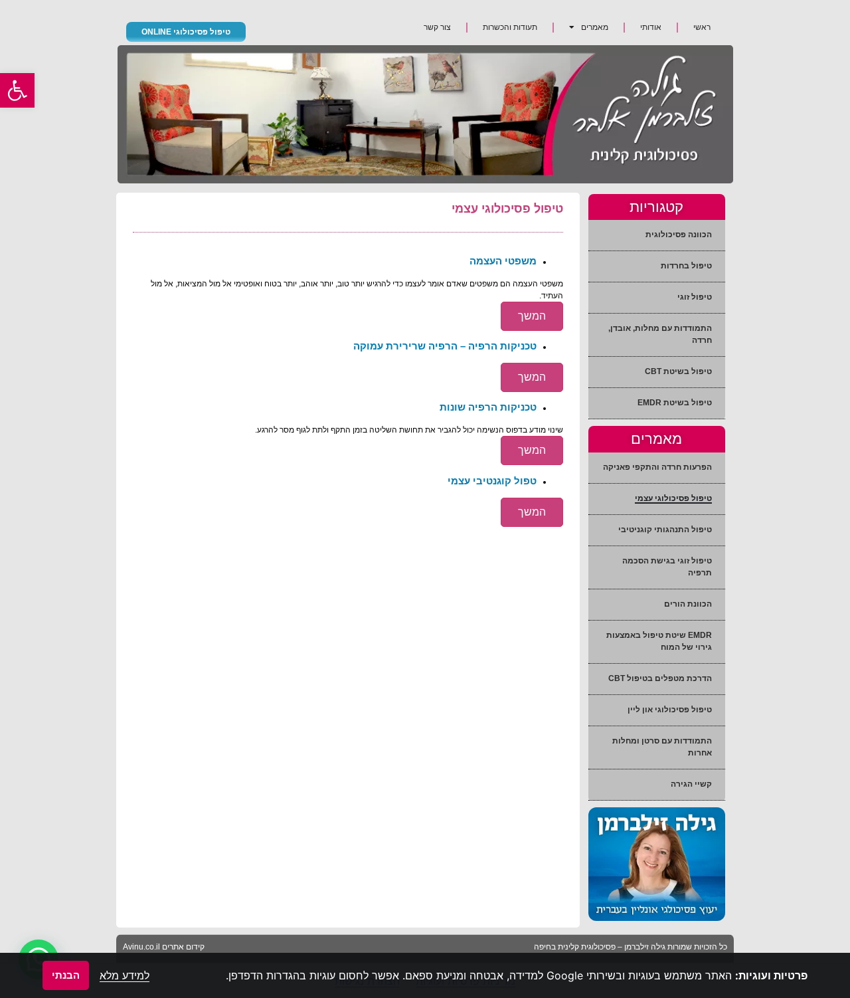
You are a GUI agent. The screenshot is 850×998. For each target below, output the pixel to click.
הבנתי (66, 975)
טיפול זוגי (694, 297)
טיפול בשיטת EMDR (675, 402)
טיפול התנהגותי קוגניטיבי (665, 529)
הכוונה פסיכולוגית (678, 234)
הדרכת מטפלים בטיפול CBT (660, 678)
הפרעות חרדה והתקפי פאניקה (657, 467)
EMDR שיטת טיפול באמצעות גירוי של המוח (659, 641)
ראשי (702, 27)
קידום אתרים (183, 946)
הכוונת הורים (688, 604)
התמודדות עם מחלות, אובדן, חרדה (660, 334)
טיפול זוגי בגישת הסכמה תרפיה (667, 566)
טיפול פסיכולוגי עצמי (673, 498)
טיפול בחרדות (686, 265)
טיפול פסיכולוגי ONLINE (185, 32)
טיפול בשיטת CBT (678, 371)
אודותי (650, 27)
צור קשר (437, 27)
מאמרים (594, 27)
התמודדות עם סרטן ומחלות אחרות (662, 746)
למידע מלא (124, 975)
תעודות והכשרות (510, 27)
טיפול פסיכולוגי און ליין (670, 709)
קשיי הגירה (691, 784)
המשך (532, 316)
